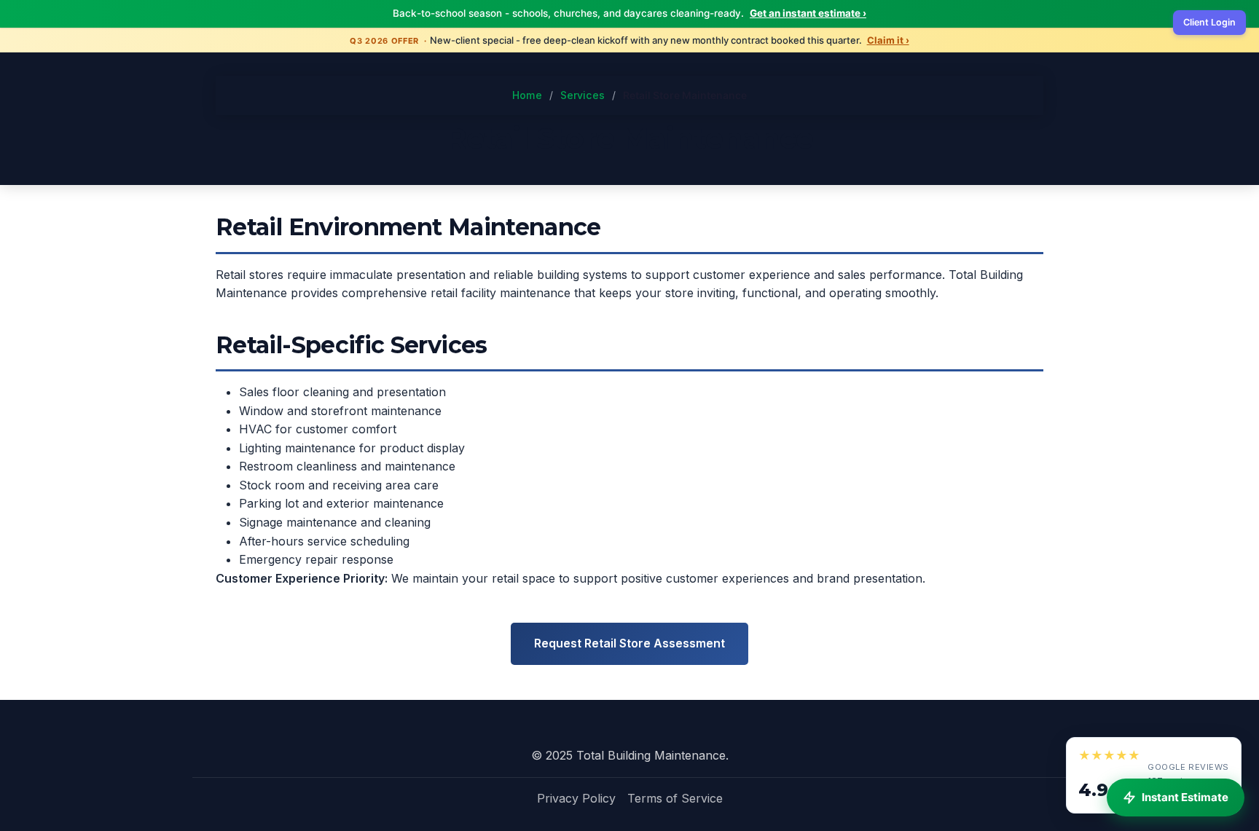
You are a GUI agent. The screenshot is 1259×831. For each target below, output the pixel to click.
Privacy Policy (576, 798)
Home (527, 95)
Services (582, 95)
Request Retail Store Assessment (629, 643)
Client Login (1209, 22)
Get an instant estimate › (808, 13)
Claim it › (888, 40)
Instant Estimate (1185, 797)
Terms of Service (675, 798)
